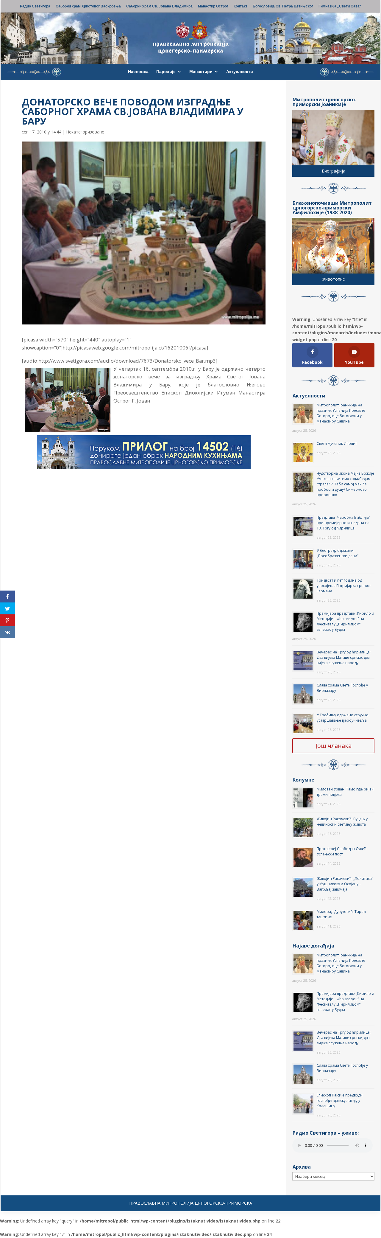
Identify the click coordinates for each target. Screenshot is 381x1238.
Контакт (240, 6)
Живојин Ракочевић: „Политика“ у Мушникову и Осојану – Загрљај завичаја (345, 884)
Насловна (138, 71)
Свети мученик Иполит (337, 443)
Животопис (333, 279)
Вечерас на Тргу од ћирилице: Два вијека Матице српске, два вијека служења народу (344, 657)
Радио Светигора (35, 6)
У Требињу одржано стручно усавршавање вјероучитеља (342, 717)
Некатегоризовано (85, 132)
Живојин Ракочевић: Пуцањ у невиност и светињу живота (342, 821)
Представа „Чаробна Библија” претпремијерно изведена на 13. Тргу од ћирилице (343, 523)
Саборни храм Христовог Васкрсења (88, 6)
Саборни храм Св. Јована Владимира (159, 6)
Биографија (333, 171)
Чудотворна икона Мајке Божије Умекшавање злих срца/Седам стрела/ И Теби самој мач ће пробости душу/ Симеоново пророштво (345, 484)
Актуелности (239, 71)
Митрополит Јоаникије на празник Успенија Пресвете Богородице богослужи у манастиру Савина (341, 413)
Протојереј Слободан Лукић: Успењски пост (342, 851)
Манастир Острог (213, 6)
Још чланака (334, 746)
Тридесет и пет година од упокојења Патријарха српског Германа (344, 586)
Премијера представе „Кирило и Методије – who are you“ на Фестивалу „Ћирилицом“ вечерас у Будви (345, 621)
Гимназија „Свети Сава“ (339, 6)
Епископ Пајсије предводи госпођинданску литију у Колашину (340, 1100)
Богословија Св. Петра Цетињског (283, 6)
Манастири (201, 71)
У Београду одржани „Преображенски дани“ (337, 553)
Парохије (166, 71)
